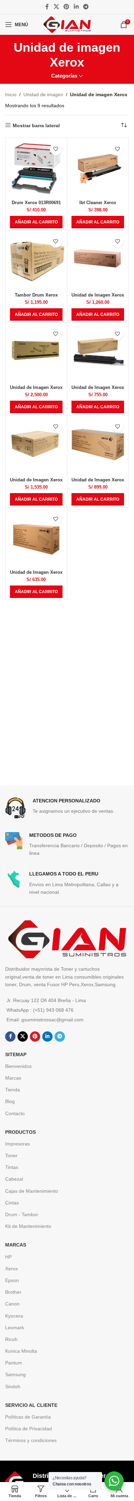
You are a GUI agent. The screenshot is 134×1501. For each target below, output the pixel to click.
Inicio (10, 94)
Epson (12, 1280)
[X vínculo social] (56, 6)
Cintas (12, 1202)
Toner (11, 1155)
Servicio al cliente (31, 1405)
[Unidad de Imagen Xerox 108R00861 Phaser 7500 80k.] (98, 353)
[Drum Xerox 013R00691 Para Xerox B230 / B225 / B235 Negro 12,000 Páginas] (36, 169)
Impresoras (17, 1144)
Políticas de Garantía (28, 1417)
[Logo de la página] (67, 24)
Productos (20, 1132)
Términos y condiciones (31, 1440)
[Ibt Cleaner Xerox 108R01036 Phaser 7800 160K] (98, 169)
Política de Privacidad (28, 1428)
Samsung (15, 1374)
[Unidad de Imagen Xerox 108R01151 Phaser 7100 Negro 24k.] (36, 538)
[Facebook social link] (47, 6)
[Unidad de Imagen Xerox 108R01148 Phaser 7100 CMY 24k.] (98, 446)
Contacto (15, 1113)
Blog (10, 1101)
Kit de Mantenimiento (28, 1226)
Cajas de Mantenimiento (31, 1191)
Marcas (13, 1078)
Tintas (11, 1167)
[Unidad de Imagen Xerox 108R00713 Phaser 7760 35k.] (36, 353)
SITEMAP (15, 1054)
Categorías (64, 75)
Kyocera (14, 1316)
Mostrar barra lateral (36, 125)
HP (8, 1257)
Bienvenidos (18, 1066)
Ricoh (11, 1339)
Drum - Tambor (21, 1214)
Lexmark (14, 1327)
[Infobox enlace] (67, 808)
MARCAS (15, 1245)
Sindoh (12, 1386)
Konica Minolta (21, 1351)
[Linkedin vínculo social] (76, 6)
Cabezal (14, 1179)
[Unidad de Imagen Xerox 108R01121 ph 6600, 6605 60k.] (36, 446)
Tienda (12, 1089)
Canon (12, 1304)
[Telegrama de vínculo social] (86, 6)
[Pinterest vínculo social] (66, 6)
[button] (36, 222)
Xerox (11, 1268)
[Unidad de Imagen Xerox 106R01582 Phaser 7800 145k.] (98, 261)
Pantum (13, 1362)
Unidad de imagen (43, 94)
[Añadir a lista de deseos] (56, 149)
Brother (13, 1292)
